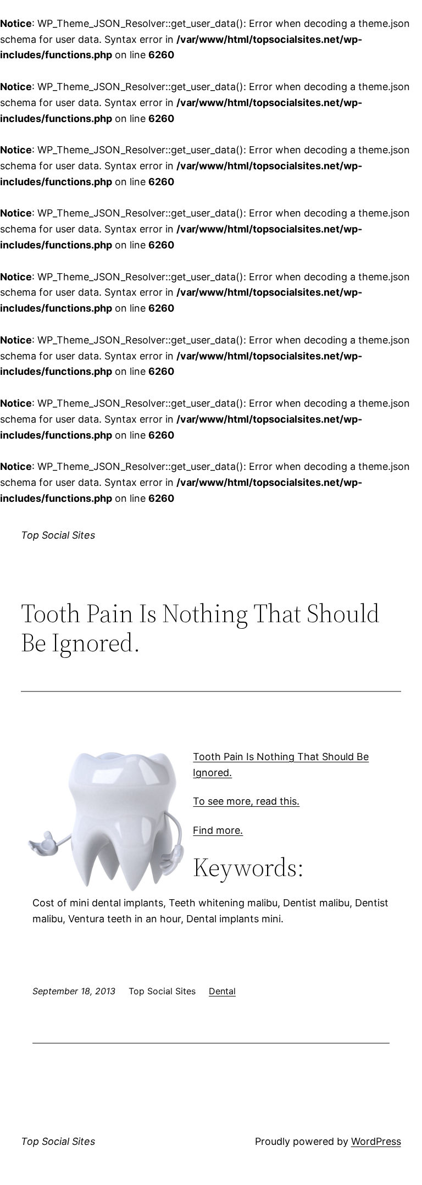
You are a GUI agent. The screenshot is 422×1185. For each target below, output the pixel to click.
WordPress (376, 1141)
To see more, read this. (246, 801)
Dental (222, 990)
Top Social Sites (58, 535)
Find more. (218, 830)
